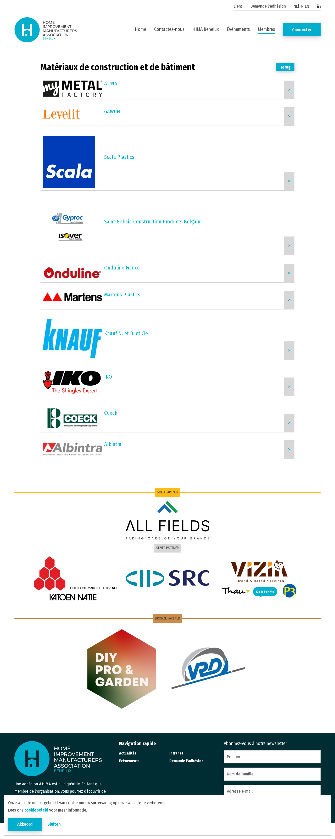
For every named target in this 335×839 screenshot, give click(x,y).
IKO (108, 377)
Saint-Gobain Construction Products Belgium (153, 221)
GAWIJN (112, 111)
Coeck (110, 413)
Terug (285, 67)
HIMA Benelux (205, 29)
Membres (266, 29)
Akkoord (24, 824)
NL (296, 6)
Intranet (176, 753)
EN (307, 6)
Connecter (301, 29)
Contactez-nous (169, 29)
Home (140, 29)
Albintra (112, 444)
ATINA (110, 83)
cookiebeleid (36, 810)
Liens (238, 6)
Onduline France (122, 267)
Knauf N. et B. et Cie (126, 333)
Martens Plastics (122, 294)
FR (301, 6)
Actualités (127, 753)
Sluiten (54, 824)
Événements (238, 29)
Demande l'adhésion (268, 6)
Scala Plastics (119, 157)
